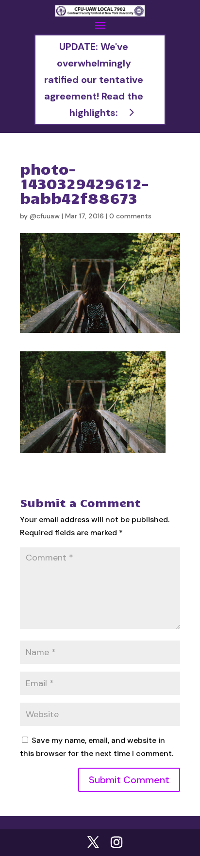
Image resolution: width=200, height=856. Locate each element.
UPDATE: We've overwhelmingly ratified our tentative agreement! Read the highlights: (93, 79)
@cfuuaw (45, 216)
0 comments (130, 216)
